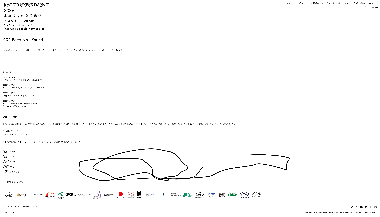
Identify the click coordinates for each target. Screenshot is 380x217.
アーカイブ (18, 206)
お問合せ (6, 206)
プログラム (291, 3)
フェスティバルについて (330, 3)
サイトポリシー (27, 206)
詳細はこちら (229, 124)
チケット (355, 3)
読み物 (363, 3)
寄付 (367, 7)
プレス (12, 206)
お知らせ (346, 3)
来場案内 (315, 3)
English (375, 7)
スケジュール (303, 3)
